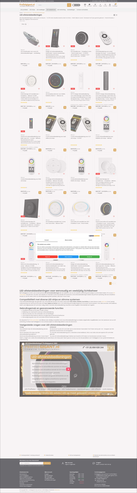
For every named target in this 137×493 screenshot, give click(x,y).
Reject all (47, 256)
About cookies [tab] (68, 240)
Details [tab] (90, 240)
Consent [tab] (47, 240)
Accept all (89, 256)
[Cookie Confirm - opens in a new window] (94, 236)
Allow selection (68, 256)
